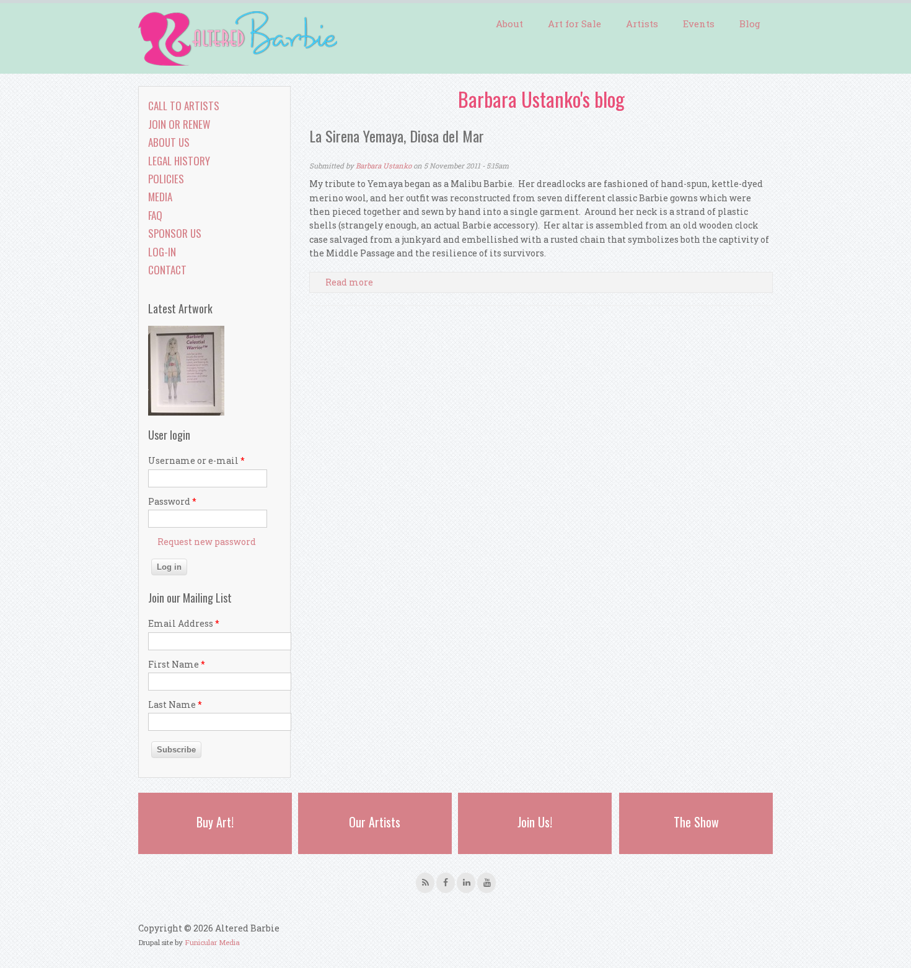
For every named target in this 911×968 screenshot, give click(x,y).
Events (699, 23)
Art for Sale (574, 23)
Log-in (162, 251)
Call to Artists (183, 105)
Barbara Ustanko (383, 165)
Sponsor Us (174, 233)
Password (172, 501)
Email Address (183, 623)
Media (160, 196)
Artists (642, 23)
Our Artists (374, 822)
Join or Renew (179, 124)
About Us (169, 142)
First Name (176, 664)
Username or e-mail (196, 460)
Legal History (179, 160)
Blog (749, 23)
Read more (349, 282)
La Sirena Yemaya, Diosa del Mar (396, 135)
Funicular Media (212, 942)
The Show (696, 822)
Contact (167, 269)
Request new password (206, 541)
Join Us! (534, 822)
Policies (166, 178)
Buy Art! (215, 822)
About (509, 23)
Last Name (175, 704)
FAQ (155, 215)
